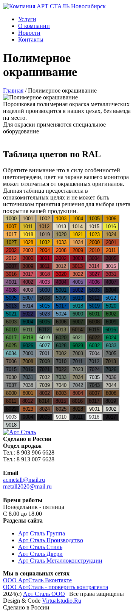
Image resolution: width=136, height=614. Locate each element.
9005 (44, 417)
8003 (61, 393)
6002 (111, 314)
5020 (111, 306)
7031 (28, 377)
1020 (61, 234)
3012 (61, 266)
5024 (61, 314)
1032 (44, 242)
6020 (61, 337)
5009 (61, 298)
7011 (78, 361)
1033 (61, 242)
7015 (11, 369)
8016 (77, 401)
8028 (78, 409)
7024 (94, 369)
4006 (94, 282)
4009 (28, 290)
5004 (111, 290)
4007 (111, 282)
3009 (28, 266)
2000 (94, 242)
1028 (28, 242)
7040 (61, 385)
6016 (110, 330)
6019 (44, 337)
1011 (28, 226)
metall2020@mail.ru (27, 486)
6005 (44, 322)
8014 (44, 401)
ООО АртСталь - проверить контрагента (55, 587)
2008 (61, 250)
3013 (77, 266)
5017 (61, 306)
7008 (28, 361)
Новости (29, 32)
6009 (111, 322)
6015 (94, 330)
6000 (78, 314)
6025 (11, 345)
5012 (110, 298)
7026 (111, 369)
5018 (78, 306)
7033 (61, 377)
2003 (28, 250)
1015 (94, 226)
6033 (111, 345)
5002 (78, 290)
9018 (11, 425)
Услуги (27, 19)
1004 (78, 218)
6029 (78, 345)
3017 (28, 274)
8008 (111, 393)
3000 (28, 258)
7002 (61, 353)
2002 (11, 250)
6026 (28, 345)
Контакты (30, 39)
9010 (61, 417)
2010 (94, 250)
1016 (110, 226)
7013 (110, 361)
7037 (11, 385)
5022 (28, 314)
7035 (94, 377)
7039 (44, 385)
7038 (28, 385)
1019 (44, 234)
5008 (44, 298)
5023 (44, 314)
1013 (61, 226)
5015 (44, 306)
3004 (94, 258)
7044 (111, 385)
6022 (94, 337)
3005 (111, 258)
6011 (28, 330)
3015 (110, 266)
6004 (28, 322)
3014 (94, 266)
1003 (61, 218)
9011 (78, 417)
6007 (78, 322)
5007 (28, 298)
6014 (77, 330)
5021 (11, 314)
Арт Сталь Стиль (40, 547)
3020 (61, 274)
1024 (111, 234)
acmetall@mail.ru (24, 479)
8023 (28, 409)
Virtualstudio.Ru (61, 600)
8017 (94, 401)
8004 (78, 393)
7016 (28, 369)
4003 (44, 282)
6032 (94, 345)
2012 (11, 258)
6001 (94, 314)
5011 (94, 298)
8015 (61, 401)
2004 (44, 250)
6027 (44, 345)
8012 (27, 401)
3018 (44, 274)
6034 (11, 353)
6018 (28, 337)
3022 (78, 274)
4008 (11, 290)
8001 (28, 393)
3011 (44, 266)
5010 (78, 298)
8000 (11, 393)
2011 (111, 250)
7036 (111, 377)
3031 (111, 274)
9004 (28, 417)
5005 (11, 298)
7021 (44, 369)
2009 (78, 250)
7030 (11, 377)
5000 (44, 290)
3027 (94, 274)
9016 (94, 417)
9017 (110, 417)
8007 (94, 393)
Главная (13, 90)
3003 (78, 258)
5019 (94, 306)
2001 (111, 242)
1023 (94, 234)
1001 (28, 218)
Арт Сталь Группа (41, 533)
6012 (44, 330)
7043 (94, 385)
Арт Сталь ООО (44, 594)
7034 (78, 377)
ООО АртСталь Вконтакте (37, 580)
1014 (77, 226)
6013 (61, 330)
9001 (94, 409)
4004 (61, 282)
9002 (111, 409)
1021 (78, 234)
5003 (94, 290)
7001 (44, 353)
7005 (111, 353)
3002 (61, 258)
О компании (34, 26)
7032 (44, 377)
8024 (44, 409)
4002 (28, 282)
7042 (78, 385)
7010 (61, 361)
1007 (11, 226)
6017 (11, 337)
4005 (78, 282)
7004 (94, 353)
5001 (61, 290)
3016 (11, 274)
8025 (61, 409)
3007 (11, 266)
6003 (11, 322)
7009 (44, 361)
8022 (11, 409)
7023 (78, 369)
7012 (94, 361)
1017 (11, 234)
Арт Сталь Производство (50, 540)
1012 (44, 226)
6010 (11, 330)
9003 (11, 417)
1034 (78, 242)
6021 (78, 337)
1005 (94, 218)
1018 (28, 234)
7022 (61, 369)
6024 (111, 337)
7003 (78, 353)
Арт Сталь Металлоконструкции (60, 560)
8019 (110, 401)
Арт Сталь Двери (40, 554)
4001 (11, 282)
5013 (11, 306)
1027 (11, 242)
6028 (61, 345)
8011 (11, 401)
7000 (28, 353)
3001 (44, 258)
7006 (11, 361)
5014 (28, 306)
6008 (94, 322)
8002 (44, 393)
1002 (44, 218)
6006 (61, 322)
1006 (111, 218)
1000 (11, 218)
